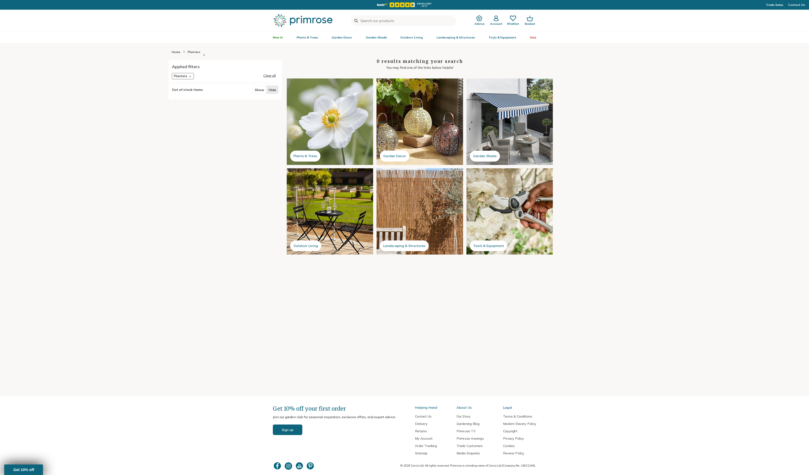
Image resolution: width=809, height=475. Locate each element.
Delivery (421, 424)
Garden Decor (342, 37)
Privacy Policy (513, 439)
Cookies (509, 446)
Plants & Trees (307, 37)
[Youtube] (300, 465)
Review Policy (513, 453)
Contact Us (796, 5)
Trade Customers (470, 446)
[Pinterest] (311, 465)
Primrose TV (466, 431)
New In (278, 37)
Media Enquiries (468, 453)
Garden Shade (376, 37)
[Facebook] (278, 465)
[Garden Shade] (509, 121)
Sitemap (421, 453)
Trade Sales (774, 5)
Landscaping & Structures (456, 37)
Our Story (464, 416)
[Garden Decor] (419, 121)
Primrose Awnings (470, 439)
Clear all (269, 75)
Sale (533, 37)
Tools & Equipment (502, 37)
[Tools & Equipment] (509, 211)
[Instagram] (289, 465)
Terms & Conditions (517, 416)
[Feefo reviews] (404, 4)
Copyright (510, 431)
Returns (421, 431)
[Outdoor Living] (330, 211)
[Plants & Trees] (330, 121)
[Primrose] (303, 20)
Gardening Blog (468, 424)
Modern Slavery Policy (519, 424)
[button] (23, 469)
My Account (424, 439)
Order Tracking (426, 446)
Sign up (287, 430)
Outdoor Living (411, 37)
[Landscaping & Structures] (419, 211)
